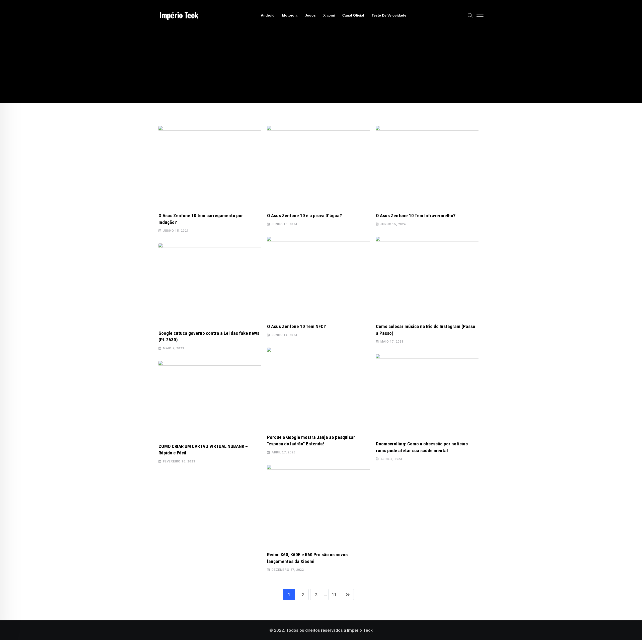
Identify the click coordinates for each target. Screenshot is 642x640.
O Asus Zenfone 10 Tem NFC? (296, 326)
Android (268, 15)
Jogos (310, 15)
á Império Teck (358, 630)
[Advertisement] (321, 68)
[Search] (470, 15)
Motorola (289, 15)
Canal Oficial (353, 15)
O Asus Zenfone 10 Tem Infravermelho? (415, 215)
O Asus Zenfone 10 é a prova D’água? (304, 215)
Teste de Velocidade (389, 15)
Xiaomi (329, 15)
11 (334, 594)
